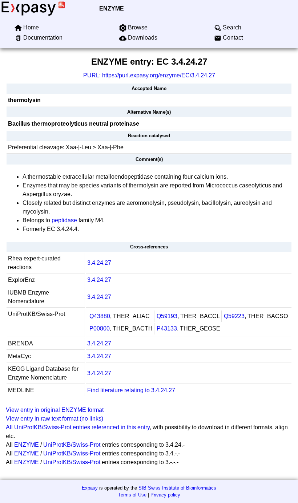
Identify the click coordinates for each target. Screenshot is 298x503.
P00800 (99, 328)
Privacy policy (165, 495)
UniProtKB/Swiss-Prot (71, 445)
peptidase (64, 220)
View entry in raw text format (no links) (54, 418)
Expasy (90, 488)
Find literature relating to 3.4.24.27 (131, 390)
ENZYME (111, 8)
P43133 (167, 328)
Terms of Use (132, 495)
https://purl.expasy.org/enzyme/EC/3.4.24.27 (158, 75)
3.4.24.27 (99, 263)
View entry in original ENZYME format (55, 410)
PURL (91, 75)
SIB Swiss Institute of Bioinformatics (177, 488)
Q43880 (99, 316)
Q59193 (167, 316)
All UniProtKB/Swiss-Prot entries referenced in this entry (78, 427)
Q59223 (234, 316)
